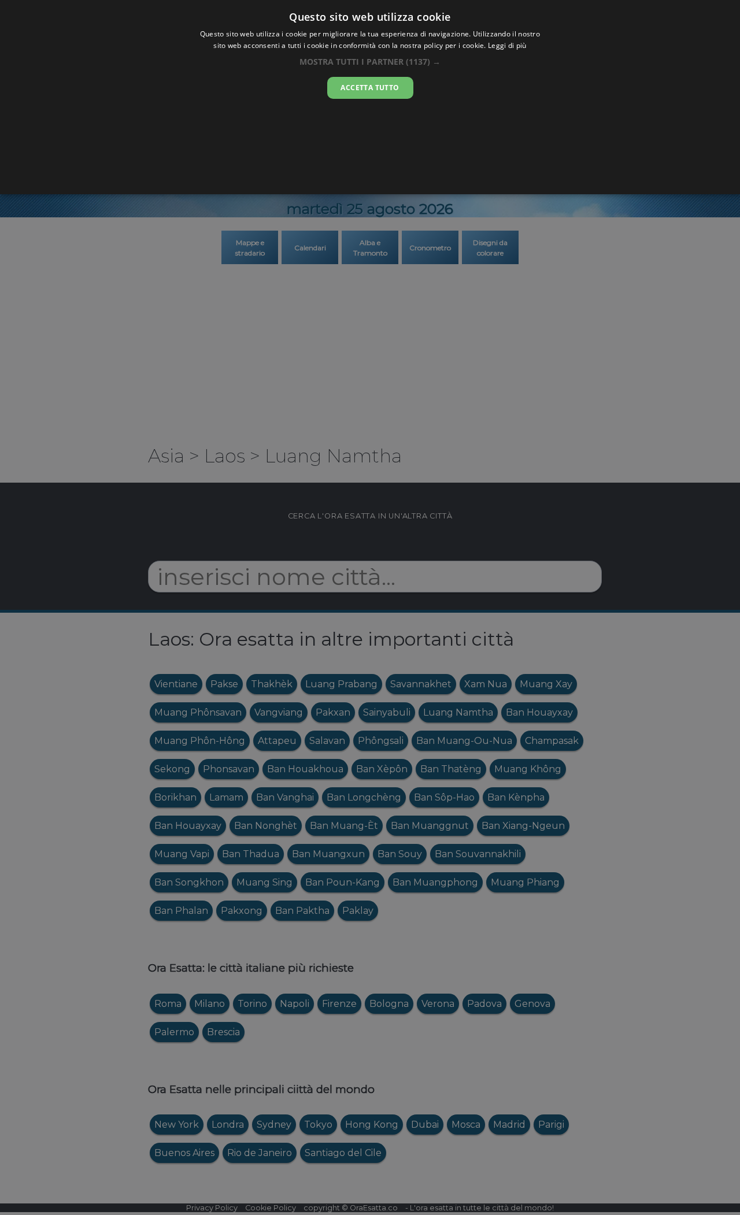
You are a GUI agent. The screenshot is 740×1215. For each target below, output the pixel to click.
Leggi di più (507, 45)
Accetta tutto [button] (370, 87)
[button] (370, 61)
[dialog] (370, 97)
